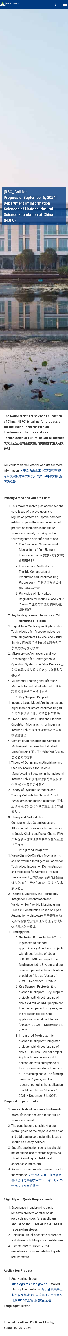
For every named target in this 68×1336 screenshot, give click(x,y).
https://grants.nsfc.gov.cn (29, 1284)
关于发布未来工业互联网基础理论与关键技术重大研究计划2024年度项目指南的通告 (33, 476)
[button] (65, 4)
